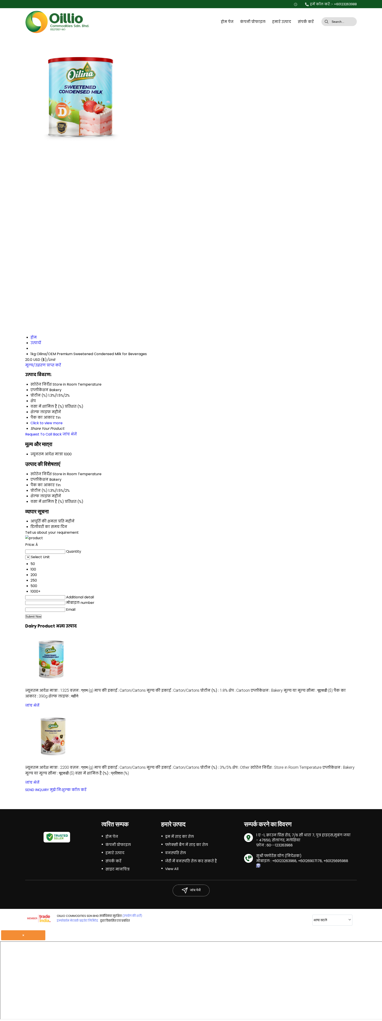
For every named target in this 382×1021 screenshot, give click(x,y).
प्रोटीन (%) (39, 490)
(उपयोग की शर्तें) (132, 916)
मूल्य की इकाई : (173, 690)
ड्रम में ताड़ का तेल (179, 836)
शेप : (239, 690)
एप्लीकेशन (39, 479)
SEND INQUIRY (37, 789)
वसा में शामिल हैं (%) (47, 501)
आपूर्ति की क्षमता (44, 521)
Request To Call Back (43, 434)
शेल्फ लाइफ (41, 496)
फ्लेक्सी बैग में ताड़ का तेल (186, 844)
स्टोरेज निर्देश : (286, 767)
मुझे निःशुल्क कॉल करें (68, 789)
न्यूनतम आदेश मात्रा (47, 454)
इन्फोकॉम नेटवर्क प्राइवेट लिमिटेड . (78, 921)
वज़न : (81, 690)
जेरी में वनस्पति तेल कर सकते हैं (191, 861)
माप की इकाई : (120, 690)
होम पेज (227, 21)
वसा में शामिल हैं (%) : (102, 773)
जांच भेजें (70, 434)
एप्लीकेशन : (267, 690)
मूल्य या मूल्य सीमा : (308, 690)
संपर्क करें (306, 21)
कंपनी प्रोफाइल (252, 21)
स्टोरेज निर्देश (41, 474)
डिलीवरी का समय (45, 526)
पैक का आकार (43, 485)
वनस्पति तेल (175, 852)
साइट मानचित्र (117, 869)
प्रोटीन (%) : (214, 690)
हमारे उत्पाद (281, 21)
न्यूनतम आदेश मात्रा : (47, 690)
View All (171, 868)
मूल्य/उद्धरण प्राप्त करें (43, 365)
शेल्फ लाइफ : (63, 696)
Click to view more (47, 423)
